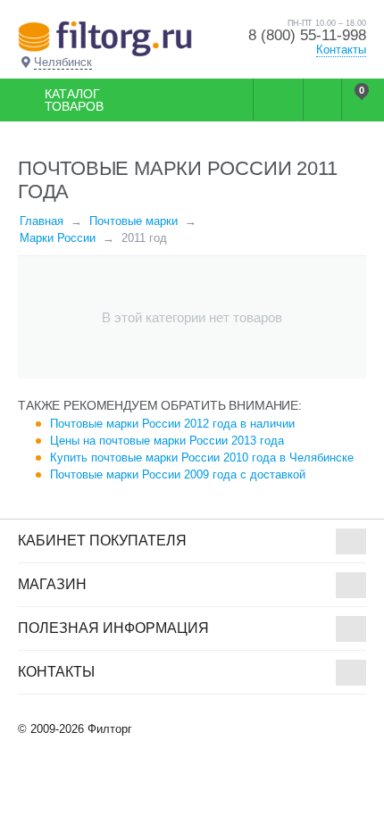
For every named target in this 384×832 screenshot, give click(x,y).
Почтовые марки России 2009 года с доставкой (177, 474)
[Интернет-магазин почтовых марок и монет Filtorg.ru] (105, 38)
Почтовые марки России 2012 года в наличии (172, 423)
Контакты (341, 49)
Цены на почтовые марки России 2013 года (167, 440)
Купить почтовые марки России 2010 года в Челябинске (202, 457)
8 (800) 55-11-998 (307, 35)
